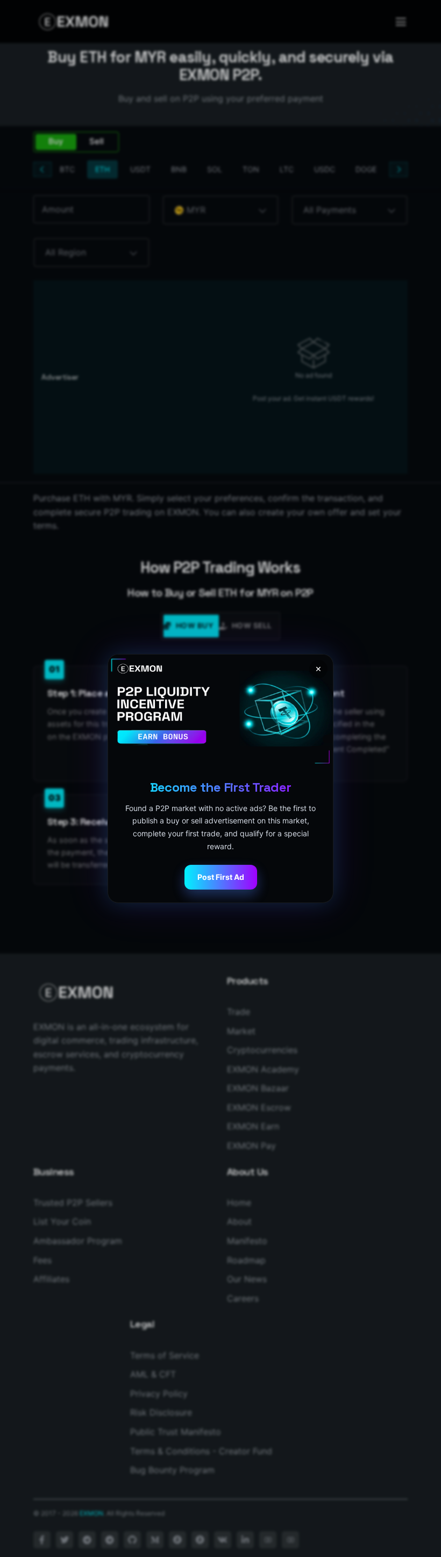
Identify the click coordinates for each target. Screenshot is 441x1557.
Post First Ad (220, 876)
